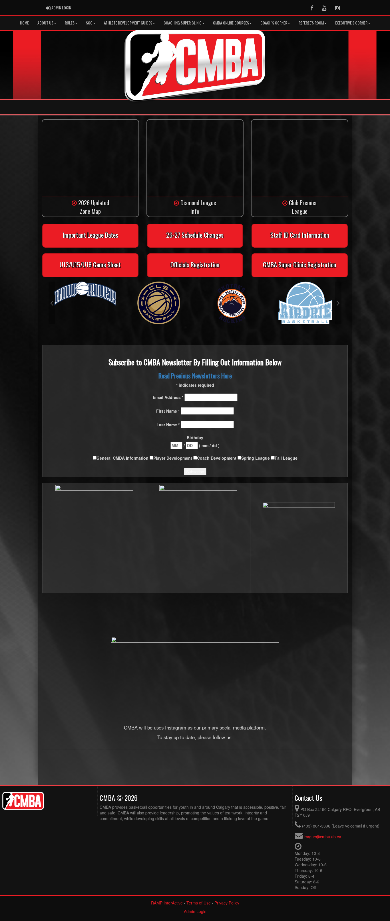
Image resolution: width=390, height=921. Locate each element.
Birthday (195, 437)
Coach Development (217, 458)
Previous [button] (52, 303)
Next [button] (338, 303)
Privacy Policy (226, 903)
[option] (85, 294)
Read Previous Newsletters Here (195, 375)
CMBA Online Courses (231, 23)
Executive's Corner (351, 23)
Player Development (173, 458)
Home (24, 23)
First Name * (168, 411)
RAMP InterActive (167, 903)
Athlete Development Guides (128, 23)
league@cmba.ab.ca (322, 837)
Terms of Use (198, 903)
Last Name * (168, 424)
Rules (70, 23)
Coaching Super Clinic (183, 23)
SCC (89, 23)
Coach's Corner (273, 23)
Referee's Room (311, 23)
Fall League (286, 458)
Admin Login (195, 911)
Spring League (256, 458)
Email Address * (168, 397)
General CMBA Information (123, 458)
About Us (45, 23)
